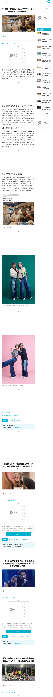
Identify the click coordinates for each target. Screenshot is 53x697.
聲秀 (28, 636)
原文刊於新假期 (16, 427)
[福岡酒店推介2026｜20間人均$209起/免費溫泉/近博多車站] (39, 53)
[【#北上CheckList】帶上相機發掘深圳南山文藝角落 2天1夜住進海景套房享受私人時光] (39, 73)
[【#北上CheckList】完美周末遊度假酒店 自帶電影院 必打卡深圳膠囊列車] (39, 67)
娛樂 (14, 43)
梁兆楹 (18, 539)
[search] (6, 2)
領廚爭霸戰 (27, 539)
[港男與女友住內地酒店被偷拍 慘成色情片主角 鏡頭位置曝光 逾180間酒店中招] (39, 100)
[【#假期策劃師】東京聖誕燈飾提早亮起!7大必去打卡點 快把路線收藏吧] (39, 107)
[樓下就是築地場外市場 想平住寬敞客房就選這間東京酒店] (39, 46)
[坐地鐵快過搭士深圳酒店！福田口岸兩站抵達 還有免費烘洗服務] (39, 60)
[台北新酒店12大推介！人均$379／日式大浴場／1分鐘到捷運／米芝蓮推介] (39, 87)
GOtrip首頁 (5, 43)
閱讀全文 (18, 534)
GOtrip (6, 36)
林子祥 (11, 420)
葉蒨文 (18, 420)
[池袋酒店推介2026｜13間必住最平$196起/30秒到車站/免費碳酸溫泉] (39, 33)
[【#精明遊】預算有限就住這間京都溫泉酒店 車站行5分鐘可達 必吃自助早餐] (39, 80)
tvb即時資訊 (13, 636)
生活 (10, 43)
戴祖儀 (21, 636)
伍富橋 (11, 539)
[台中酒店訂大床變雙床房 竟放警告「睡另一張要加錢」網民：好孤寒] (39, 94)
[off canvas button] (3, 2)
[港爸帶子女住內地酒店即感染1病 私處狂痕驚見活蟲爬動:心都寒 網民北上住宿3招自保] (39, 41)
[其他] (34, 37)
